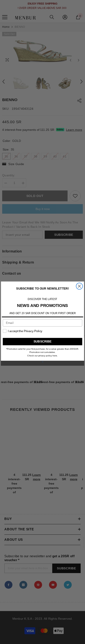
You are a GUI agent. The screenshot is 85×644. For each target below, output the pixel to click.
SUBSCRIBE (42, 341)
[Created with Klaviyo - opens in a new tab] (42, 361)
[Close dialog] (79, 286)
